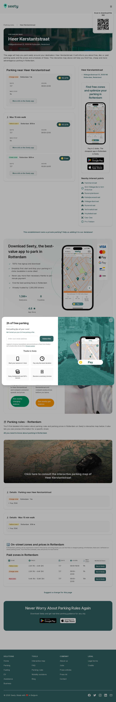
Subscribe (46, 339)
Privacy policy (30, 346)
